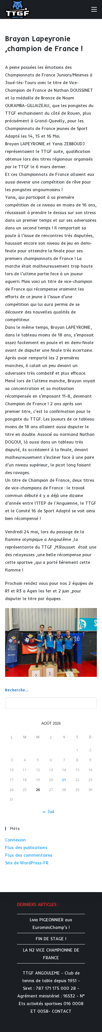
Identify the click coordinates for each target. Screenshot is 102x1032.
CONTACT (61, 1011)
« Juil (48, 811)
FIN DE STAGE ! (51, 938)
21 (64, 779)
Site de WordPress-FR (26, 862)
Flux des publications (26, 847)
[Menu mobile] (94, 9)
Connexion (15, 840)
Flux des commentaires (28, 855)
